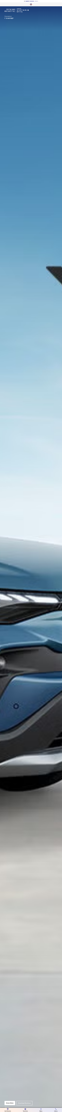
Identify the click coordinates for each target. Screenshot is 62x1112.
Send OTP (49, 189)
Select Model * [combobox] (11, 176)
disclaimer (25, 938)
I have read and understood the (18, 938)
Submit (31, 942)
